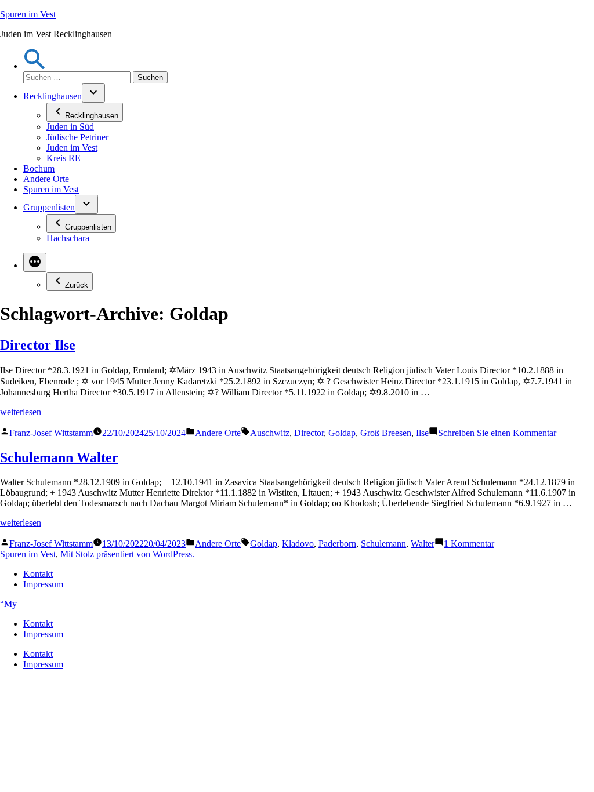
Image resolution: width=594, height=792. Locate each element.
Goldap (342, 433)
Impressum (43, 584)
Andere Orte (46, 179)
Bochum (39, 168)
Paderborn (337, 543)
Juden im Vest (71, 147)
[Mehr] (34, 262)
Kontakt (38, 574)
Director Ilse (37, 345)
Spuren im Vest (28, 14)
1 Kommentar (469, 543)
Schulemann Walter (59, 457)
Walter (422, 543)
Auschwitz (269, 433)
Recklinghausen (52, 96)
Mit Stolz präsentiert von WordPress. (127, 554)
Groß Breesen (385, 433)
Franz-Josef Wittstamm (51, 433)
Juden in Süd (70, 127)
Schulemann (383, 543)
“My (8, 604)
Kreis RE (63, 158)
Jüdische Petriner (77, 137)
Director (309, 433)
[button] (34, 66)
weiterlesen (20, 412)
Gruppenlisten (49, 207)
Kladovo (298, 543)
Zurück (76, 285)
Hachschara (67, 238)
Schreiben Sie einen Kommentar (497, 433)
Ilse (422, 433)
